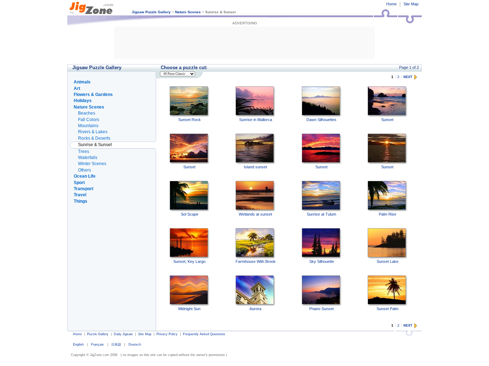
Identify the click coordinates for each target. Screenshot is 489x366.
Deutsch (135, 344)
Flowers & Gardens (93, 94)
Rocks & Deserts (94, 138)
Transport (83, 188)
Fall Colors (88, 119)
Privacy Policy (167, 334)
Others (84, 170)
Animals (82, 82)
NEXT (407, 77)
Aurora (255, 309)
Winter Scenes (92, 163)
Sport (79, 182)
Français (97, 344)
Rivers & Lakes (92, 131)
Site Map (410, 4)
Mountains (88, 125)
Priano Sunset (321, 309)
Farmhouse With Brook (256, 261)
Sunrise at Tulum (321, 214)
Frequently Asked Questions (204, 334)
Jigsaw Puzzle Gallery (151, 12)
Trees (83, 151)
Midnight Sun (189, 309)
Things (80, 201)
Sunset (387, 119)
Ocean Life (85, 176)
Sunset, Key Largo (189, 261)
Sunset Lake (387, 261)
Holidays (83, 100)
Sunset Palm (387, 309)
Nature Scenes (188, 12)
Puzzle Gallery (97, 334)
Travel (80, 194)
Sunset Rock (189, 119)
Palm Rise (387, 214)
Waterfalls (87, 157)
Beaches (86, 113)
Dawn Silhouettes (321, 119)
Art (77, 88)
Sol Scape (189, 214)
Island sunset (255, 167)
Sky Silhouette (321, 261)
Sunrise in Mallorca (255, 119)
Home (391, 4)
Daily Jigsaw (123, 334)
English (78, 344)
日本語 (116, 344)
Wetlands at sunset (255, 214)
